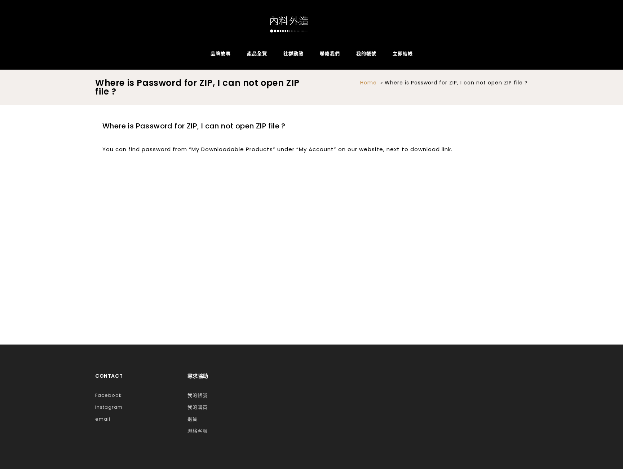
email (102, 419)
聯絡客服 (197, 431)
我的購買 (197, 407)
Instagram (109, 407)
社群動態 (293, 53)
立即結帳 (403, 53)
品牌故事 (221, 53)
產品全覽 (257, 53)
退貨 (192, 419)
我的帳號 (366, 53)
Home (368, 82)
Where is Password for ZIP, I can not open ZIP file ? (194, 126)
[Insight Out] (289, 24)
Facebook (108, 395)
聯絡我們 (330, 53)
